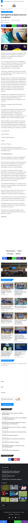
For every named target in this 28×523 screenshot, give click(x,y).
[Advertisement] (14, 233)
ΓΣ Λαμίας (10, 253)
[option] (14, 270)
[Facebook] (3, 25)
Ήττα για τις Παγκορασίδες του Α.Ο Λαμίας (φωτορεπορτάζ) (21, 322)
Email (2, 386)
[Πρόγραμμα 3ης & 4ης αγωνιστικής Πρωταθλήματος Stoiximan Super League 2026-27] (14, 493)
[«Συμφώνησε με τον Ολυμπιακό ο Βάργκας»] (23, 487)
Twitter (3, 505)
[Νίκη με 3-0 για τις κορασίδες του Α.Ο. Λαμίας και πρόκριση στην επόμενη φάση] (21, 285)
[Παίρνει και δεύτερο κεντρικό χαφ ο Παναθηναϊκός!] (23, 494)
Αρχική (3, 9)
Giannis (22, 512)
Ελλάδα (18, 253)
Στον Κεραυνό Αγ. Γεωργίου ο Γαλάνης (11, 1)
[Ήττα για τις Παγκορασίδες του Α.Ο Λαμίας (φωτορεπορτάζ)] (21, 315)
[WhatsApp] (14, 25)
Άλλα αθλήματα (9, 9)
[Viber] (19, 25)
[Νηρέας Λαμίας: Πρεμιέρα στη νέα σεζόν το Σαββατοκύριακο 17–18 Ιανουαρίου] (21, 346)
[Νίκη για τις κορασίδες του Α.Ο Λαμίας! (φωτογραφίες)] (21, 301)
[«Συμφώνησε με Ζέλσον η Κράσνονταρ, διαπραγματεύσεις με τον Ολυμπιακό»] (5, 488)
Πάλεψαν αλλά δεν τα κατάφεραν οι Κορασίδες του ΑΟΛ (6, 292)
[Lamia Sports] (14, 5)
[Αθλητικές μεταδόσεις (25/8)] (23, 499)
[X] (9, 25)
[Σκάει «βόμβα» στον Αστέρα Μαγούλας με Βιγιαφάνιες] (5, 499)
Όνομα (2, 381)
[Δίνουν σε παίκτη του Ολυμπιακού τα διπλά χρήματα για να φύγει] (14, 499)
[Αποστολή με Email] (24, 25)
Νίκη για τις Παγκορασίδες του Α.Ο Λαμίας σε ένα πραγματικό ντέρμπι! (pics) (7, 307)
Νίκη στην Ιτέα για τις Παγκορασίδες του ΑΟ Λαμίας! (14, 271)
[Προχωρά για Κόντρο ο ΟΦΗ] (14, 487)
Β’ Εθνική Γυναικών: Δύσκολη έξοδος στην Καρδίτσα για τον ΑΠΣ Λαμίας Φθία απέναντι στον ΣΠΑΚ (21, 337)
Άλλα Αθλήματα (11, 251)
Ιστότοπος (3, 392)
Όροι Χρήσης (11, 514)
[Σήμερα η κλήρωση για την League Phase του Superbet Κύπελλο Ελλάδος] (5, 493)
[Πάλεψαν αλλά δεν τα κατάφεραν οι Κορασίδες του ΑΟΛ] (7, 285)
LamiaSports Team (6, 20)
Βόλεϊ (11, 11)
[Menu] (1, 6)
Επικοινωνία (17, 514)
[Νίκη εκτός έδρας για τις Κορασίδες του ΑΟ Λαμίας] (7, 315)
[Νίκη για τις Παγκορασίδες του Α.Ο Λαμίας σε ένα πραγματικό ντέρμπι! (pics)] (7, 301)
